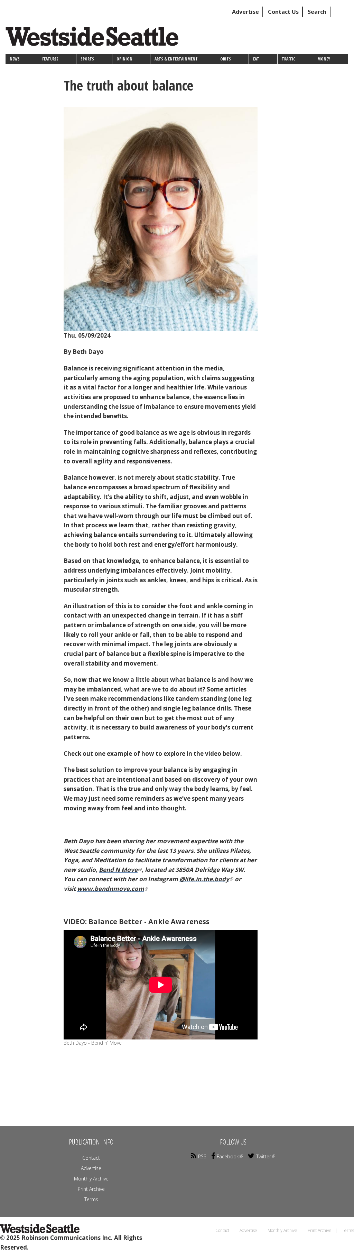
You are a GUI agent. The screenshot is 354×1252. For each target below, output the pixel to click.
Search (317, 12)
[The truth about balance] (161, 219)
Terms (91, 1199)
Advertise (245, 12)
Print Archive (91, 1189)
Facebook (228, 1156)
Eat (256, 59)
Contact (91, 1158)
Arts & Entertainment (176, 59)
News (15, 59)
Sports (87, 59)
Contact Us (283, 12)
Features (50, 59)
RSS (202, 1156)
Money (323, 59)
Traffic (288, 59)
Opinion (124, 59)
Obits (225, 59)
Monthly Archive (91, 1178)
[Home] (95, 39)
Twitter (263, 1156)
